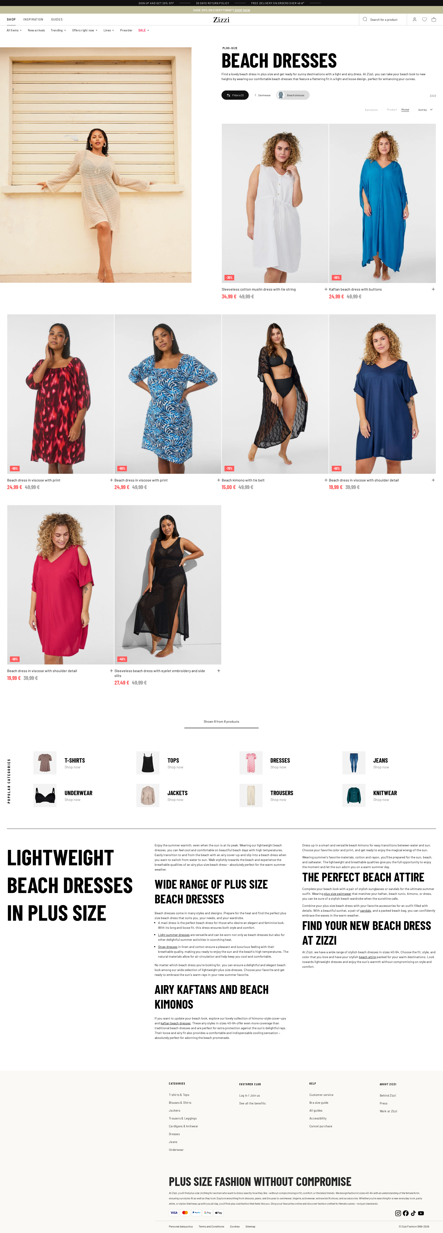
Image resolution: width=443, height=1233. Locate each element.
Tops (183, 762)
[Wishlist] (322, 130)
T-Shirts (80, 762)
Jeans (389, 762)
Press (383, 1103)
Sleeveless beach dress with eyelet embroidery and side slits (159, 673)
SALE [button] (142, 30)
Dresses (286, 762)
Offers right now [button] (83, 30)
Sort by (422, 109)
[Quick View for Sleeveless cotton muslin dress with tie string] (326, 289)
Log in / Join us (249, 1095)
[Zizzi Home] (221, 19)
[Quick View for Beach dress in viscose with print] (111, 480)
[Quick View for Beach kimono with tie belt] (326, 480)
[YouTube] (421, 1212)
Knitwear (389, 795)
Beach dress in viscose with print (33, 480)
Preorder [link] (126, 30)
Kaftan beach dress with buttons (355, 289)
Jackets (183, 795)
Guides (57, 19)
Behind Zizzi (388, 1095)
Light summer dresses (174, 934)
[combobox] (383, 19)
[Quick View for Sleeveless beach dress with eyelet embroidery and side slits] (218, 670)
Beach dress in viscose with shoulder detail (364, 480)
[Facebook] (406, 1212)
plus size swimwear (337, 893)
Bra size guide (319, 1102)
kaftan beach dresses (176, 1023)
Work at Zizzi (388, 1111)
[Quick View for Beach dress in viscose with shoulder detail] (433, 480)
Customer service (321, 1095)
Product (392, 109)
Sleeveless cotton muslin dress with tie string (259, 289)
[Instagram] (398, 1212)
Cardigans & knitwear (183, 1126)
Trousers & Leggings (183, 1118)
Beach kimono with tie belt (243, 480)
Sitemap (250, 1226)
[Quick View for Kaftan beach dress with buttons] (433, 289)
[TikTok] (413, 1212)
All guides (316, 1110)
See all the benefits (252, 1103)
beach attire (367, 957)
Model (405, 109)
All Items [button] (12, 30)
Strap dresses (167, 946)
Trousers (286, 795)
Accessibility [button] (317, 1118)
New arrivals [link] (36, 30)
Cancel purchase (320, 1126)
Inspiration (33, 19)
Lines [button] (107, 30)
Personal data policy (181, 1226)
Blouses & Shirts (180, 1102)
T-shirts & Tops (179, 1095)
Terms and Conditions (211, 1226)
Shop (11, 19)
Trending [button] (57, 30)
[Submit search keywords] (365, 19)
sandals (365, 910)
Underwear (80, 795)
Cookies (235, 1226)
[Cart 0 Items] (433, 19)
